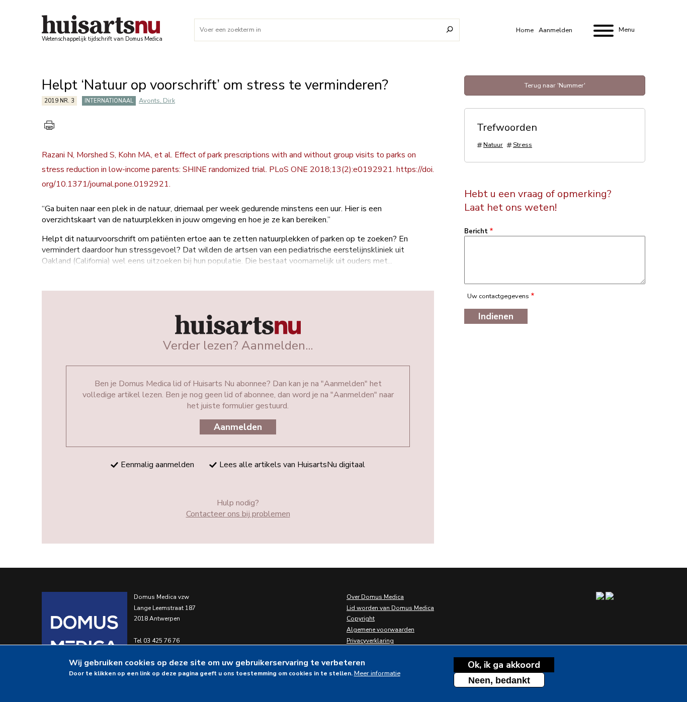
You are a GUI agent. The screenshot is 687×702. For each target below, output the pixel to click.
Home (525, 30)
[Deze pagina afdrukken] (49, 125)
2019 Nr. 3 (59, 101)
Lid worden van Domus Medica (390, 608)
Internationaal (108, 101)
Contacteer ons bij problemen (238, 513)
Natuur (493, 144)
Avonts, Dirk (157, 100)
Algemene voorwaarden (380, 630)
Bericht (476, 231)
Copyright (361, 619)
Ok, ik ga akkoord (504, 665)
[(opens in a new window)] (72, 634)
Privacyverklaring (370, 641)
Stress (522, 144)
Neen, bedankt (499, 680)
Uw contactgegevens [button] (498, 296)
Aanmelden (555, 30)
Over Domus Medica (375, 597)
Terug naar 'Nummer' (555, 85)
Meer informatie (377, 672)
